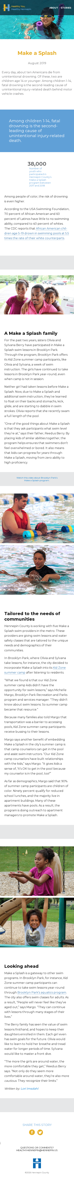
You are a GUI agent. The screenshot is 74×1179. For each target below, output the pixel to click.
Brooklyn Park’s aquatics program (41, 992)
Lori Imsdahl (29, 1088)
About (53, 7)
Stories (66, 7)
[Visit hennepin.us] (37, 1163)
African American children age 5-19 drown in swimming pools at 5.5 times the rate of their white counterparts (36, 233)
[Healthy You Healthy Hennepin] (17, 7)
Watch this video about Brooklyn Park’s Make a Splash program (37, 479)
